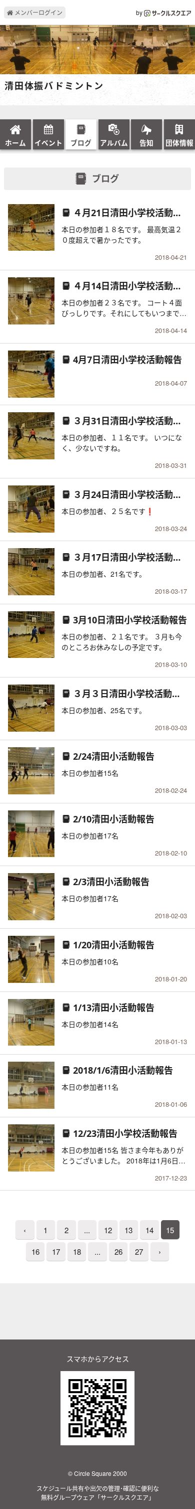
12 (108, 1230)
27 (139, 1251)
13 (128, 1230)
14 (150, 1230)
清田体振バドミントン (54, 86)
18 (77, 1251)
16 (36, 1251)
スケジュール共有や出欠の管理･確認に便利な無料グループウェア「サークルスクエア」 (97, 1492)
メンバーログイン (37, 12)
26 (118, 1251)
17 (56, 1251)
